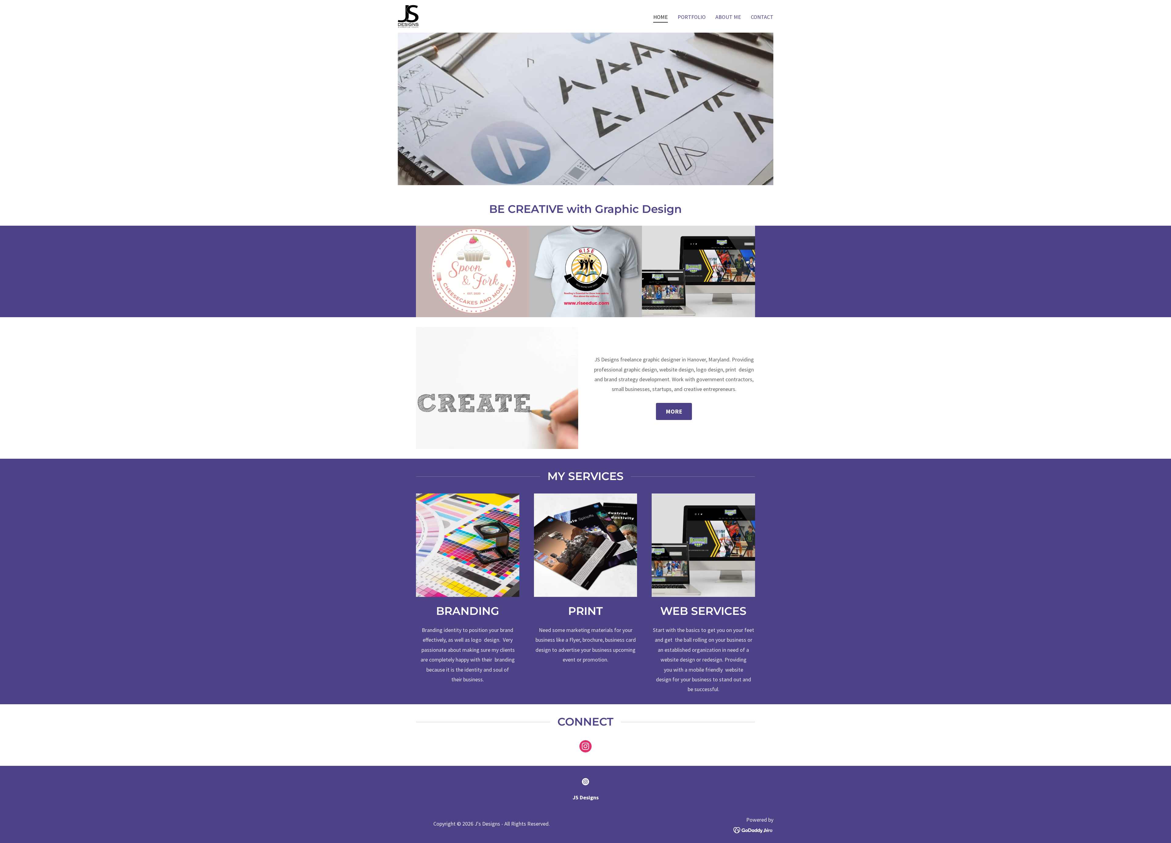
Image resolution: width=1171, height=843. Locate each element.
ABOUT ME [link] (728, 16)
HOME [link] (660, 16)
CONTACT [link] (762, 16)
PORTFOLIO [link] (692, 16)
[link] (408, 15)
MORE (674, 411)
